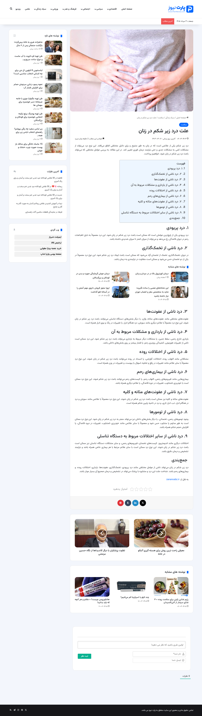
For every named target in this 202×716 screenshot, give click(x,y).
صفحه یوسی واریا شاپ (51, 254)
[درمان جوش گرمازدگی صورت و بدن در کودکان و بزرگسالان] (120, 278)
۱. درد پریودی (175, 168)
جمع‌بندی (175, 218)
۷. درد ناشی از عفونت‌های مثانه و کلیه (160, 201)
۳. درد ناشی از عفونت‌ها (168, 179)
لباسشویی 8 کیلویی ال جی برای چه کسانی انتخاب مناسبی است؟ (28, 72)
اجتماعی (86, 9)
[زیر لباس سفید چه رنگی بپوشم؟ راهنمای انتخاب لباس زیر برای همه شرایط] (53, 133)
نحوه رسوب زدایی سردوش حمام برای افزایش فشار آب (28, 86)
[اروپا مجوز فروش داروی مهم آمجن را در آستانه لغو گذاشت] (120, 292)
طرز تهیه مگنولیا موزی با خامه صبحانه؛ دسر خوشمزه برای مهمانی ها (29, 102)
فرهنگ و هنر (70, 9)
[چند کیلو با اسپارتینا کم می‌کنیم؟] (131, 585)
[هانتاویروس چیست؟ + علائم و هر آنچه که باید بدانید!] (92, 587)
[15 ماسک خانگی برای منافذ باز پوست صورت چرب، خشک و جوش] (53, 148)
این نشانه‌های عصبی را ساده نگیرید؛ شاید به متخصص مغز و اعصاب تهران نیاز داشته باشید (152, 292)
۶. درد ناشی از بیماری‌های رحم (165, 196)
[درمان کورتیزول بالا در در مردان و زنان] (179, 278)
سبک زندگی (41, 9)
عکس (27, 9)
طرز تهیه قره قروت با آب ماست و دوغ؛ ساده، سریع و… (28, 58)
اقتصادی (113, 9)
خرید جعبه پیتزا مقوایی (50, 248)
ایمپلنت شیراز (55, 237)
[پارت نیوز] (180, 9)
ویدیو (18, 9)
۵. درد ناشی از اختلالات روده (165, 190)
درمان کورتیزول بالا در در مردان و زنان (152, 274)
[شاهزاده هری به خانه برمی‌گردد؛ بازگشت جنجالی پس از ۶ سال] (53, 47)
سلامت (161, 117)
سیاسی (99, 9)
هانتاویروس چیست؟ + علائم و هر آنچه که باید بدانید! (92, 601)
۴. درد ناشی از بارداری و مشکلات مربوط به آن (156, 185)
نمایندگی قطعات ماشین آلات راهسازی (40, 212)
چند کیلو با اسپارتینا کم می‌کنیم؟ (135, 597)
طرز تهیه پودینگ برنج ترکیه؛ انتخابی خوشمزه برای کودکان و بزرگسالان (28, 117)
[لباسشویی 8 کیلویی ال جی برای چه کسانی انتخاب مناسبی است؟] (53, 75)
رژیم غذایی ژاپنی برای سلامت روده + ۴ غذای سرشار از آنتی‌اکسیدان (171, 601)
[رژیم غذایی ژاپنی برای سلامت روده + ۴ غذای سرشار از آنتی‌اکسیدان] (171, 587)
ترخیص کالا (56, 243)
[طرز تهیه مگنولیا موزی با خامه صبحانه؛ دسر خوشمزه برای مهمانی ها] (53, 103)
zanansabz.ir (172, 479)
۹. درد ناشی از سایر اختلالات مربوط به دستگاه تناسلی (151, 212)
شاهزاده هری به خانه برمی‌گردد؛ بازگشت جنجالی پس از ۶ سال (28, 44)
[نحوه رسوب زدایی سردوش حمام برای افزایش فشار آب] (53, 89)
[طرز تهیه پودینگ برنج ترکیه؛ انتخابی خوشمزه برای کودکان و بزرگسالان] (53, 118)
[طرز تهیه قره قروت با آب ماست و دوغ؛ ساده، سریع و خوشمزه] (53, 61)
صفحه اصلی (126, 9)
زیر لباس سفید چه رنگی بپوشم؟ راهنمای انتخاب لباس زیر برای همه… (28, 132)
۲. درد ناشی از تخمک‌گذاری (167, 174)
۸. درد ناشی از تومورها (169, 207)
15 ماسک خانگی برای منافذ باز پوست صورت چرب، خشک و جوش (28, 147)
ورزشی (55, 9)
